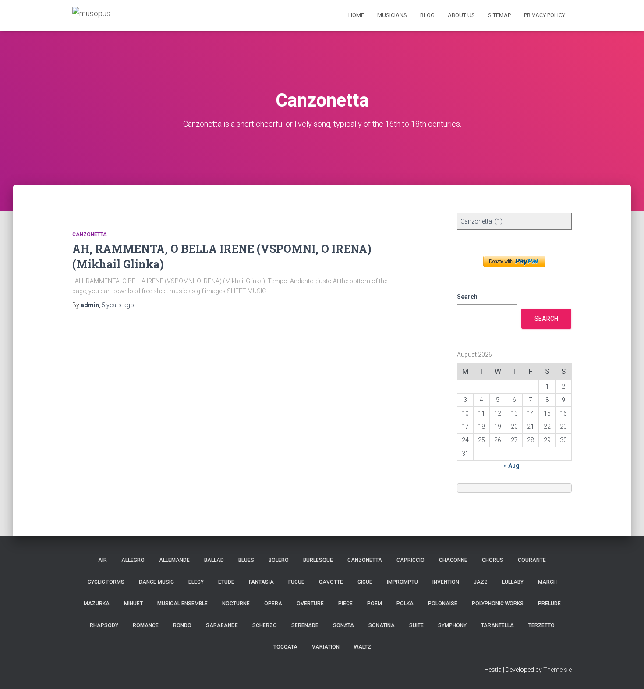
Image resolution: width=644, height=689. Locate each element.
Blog (427, 15)
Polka (405, 603)
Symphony (452, 625)
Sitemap (499, 15)
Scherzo (264, 625)
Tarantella (497, 625)
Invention (445, 582)
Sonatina (381, 625)
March (547, 582)
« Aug (512, 465)
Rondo (182, 625)
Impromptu (402, 582)
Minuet (133, 603)
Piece (345, 603)
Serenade (304, 625)
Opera (273, 603)
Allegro (133, 560)
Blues (246, 560)
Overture (310, 603)
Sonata (343, 625)
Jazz (481, 582)
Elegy (196, 582)
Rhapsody (104, 625)
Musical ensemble (182, 603)
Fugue (296, 582)
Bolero (279, 560)
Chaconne (453, 560)
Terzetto (541, 625)
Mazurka (97, 603)
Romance (146, 625)
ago (118, 305)
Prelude (549, 603)
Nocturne (236, 603)
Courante (532, 560)
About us (461, 15)
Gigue (364, 582)
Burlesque (318, 560)
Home (356, 15)
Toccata (285, 647)
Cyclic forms (106, 582)
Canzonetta (89, 234)
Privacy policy (544, 15)
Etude (226, 582)
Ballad (214, 560)
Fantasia (261, 582)
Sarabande (222, 625)
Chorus (492, 560)
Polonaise (442, 603)
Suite (416, 625)
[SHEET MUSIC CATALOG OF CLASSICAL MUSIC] (91, 15)
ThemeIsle (557, 669)
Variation (326, 647)
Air (102, 560)
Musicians (392, 15)
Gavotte (331, 582)
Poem (374, 603)
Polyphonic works (498, 603)
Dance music (156, 582)
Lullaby (513, 582)
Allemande (174, 560)
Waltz (362, 647)
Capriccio (410, 560)
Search (467, 296)
